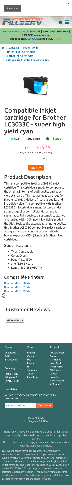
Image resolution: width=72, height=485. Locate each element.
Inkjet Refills (56, 363)
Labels (53, 373)
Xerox (30, 373)
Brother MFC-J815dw (17, 287)
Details (57, 38)
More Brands (34, 377)
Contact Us (10, 352)
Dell (29, 359)
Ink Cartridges (57, 352)
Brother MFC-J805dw (17, 283)
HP (28, 366)
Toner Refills (56, 366)
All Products (56, 384)
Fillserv (40, 417)
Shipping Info (11, 377)
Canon (30, 356)
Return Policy (11, 374)
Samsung (32, 370)
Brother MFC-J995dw (17, 291)
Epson (30, 363)
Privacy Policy (12, 381)
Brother (31, 352)
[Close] (4, 295)
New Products (57, 380)
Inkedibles (55, 377)
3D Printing (56, 370)
